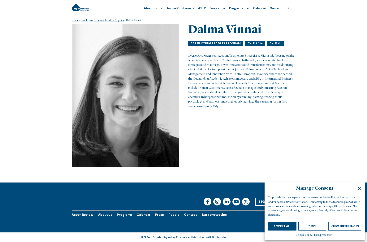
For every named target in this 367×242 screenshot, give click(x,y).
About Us (105, 215)
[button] (359, 188)
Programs (124, 215)
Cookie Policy (304, 235)
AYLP (202, 8)
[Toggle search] (289, 8)
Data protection (323, 235)
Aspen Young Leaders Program (107, 20)
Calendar (259, 8)
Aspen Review (82, 215)
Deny (312, 226)
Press (159, 215)
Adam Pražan (176, 237)
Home (75, 20)
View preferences (344, 226)
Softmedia (219, 237)
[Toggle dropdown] (161, 8)
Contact (276, 8)
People (84, 20)
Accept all (282, 226)
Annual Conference (180, 8)
